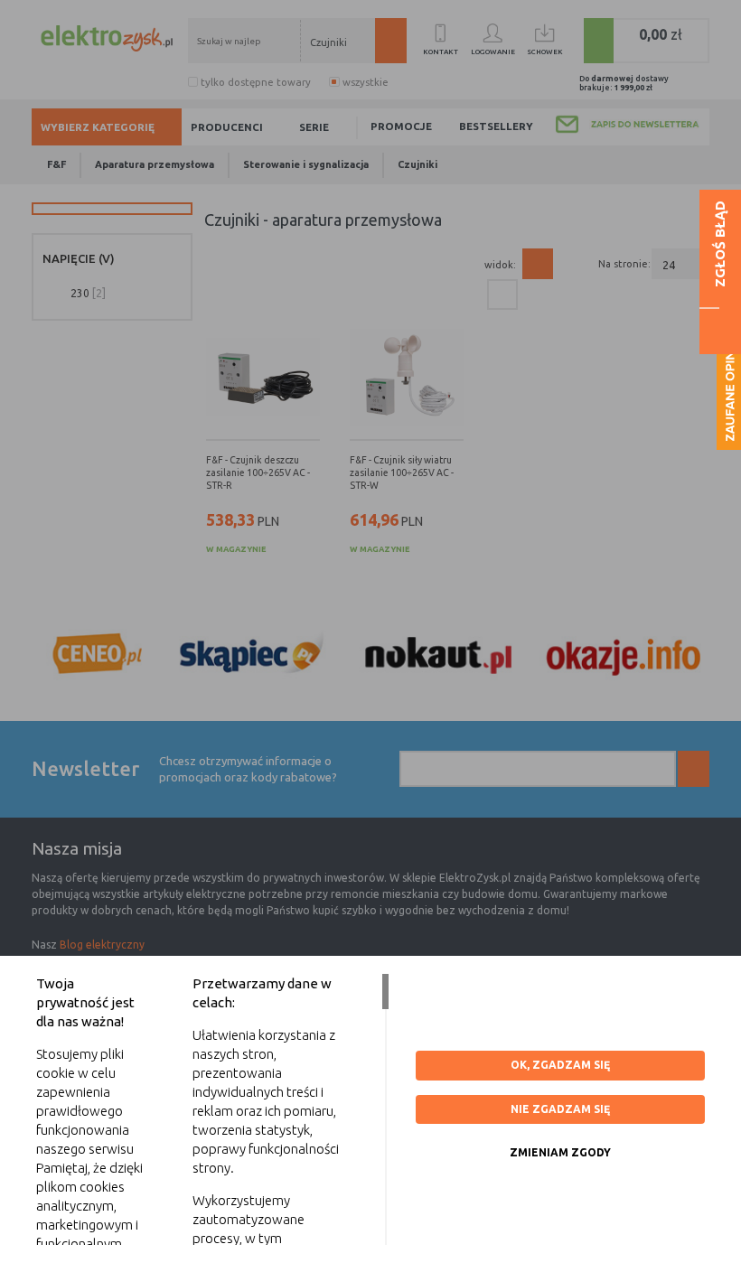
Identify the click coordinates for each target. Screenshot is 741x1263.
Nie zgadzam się (560, 1109)
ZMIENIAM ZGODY (560, 1152)
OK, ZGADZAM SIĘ (560, 1065)
